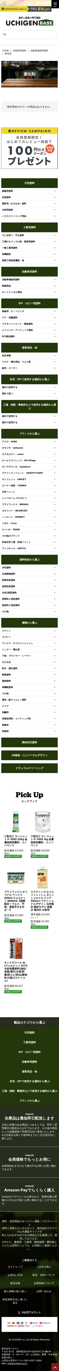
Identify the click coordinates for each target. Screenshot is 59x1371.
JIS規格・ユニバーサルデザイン (29, 755)
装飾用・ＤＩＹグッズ (13, 311)
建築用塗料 (7, 191)
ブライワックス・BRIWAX (15, 504)
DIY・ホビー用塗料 (30, 303)
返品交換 (15, 1283)
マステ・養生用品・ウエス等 (16, 361)
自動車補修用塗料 (39, 50)
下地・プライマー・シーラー (16, 655)
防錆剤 (5, 731)
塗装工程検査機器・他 (13, 260)
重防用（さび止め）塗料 (14, 203)
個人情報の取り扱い (15, 1291)
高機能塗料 (7, 687)
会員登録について (44, 1283)
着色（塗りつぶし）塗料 (14, 699)
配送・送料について (44, 1274)
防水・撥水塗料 (9, 668)
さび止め (6, 662)
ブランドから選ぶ (30, 433)
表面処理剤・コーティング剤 (16, 718)
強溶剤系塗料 (8, 586)
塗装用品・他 (29, 347)
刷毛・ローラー (9, 368)
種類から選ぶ (29, 622)
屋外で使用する (9, 422)
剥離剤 (5, 712)
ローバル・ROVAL (11, 529)
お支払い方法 (15, 1274)
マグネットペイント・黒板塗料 (17, 323)
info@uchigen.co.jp (17, 1363)
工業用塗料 (29, 227)
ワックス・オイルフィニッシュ (17, 643)
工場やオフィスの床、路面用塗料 (18, 241)
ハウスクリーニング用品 (14, 216)
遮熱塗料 (6, 680)
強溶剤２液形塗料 (11, 605)
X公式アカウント (31, 1312)
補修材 (5, 724)
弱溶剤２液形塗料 (11, 598)
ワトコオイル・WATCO (14, 548)
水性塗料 (6, 567)
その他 (5, 611)
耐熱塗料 (6, 674)
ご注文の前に (43, 1266)
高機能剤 (6, 254)
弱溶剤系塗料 (8, 580)
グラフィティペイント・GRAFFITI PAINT (22, 473)
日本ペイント (8, 491)
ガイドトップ (15, 1266)
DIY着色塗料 (8, 336)
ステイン (6, 630)
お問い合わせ (43, 1291)
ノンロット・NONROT (13, 517)
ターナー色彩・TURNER (14, 485)
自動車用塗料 (19, 50)
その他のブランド (11, 535)
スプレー (6, 636)
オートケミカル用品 (12, 292)
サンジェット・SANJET (14, 479)
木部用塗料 (7, 209)
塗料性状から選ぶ (30, 559)
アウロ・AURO (9, 441)
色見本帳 (6, 355)
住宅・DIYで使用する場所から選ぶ (29, 379)
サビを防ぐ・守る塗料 (13, 235)
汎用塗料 (30, 183)
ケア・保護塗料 (9, 317)
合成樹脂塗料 (8, 573)
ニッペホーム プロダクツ (14, 498)
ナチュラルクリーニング (29, 768)
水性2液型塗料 (9, 592)
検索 (4, 35)
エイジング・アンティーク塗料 (17, 330)
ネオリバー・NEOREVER (14, 510)
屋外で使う (7, 393)
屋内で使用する (9, 387)
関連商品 (6, 285)
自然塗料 (6, 197)
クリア (5, 706)
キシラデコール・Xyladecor (16, 466)
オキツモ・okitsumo (12, 447)
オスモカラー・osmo (13, 454)
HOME (5, 50)
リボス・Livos (9, 523)
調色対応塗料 (29, 742)
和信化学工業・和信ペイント (16, 542)
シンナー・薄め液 (11, 649)
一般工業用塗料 (9, 247)
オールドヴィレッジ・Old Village (19, 460)
